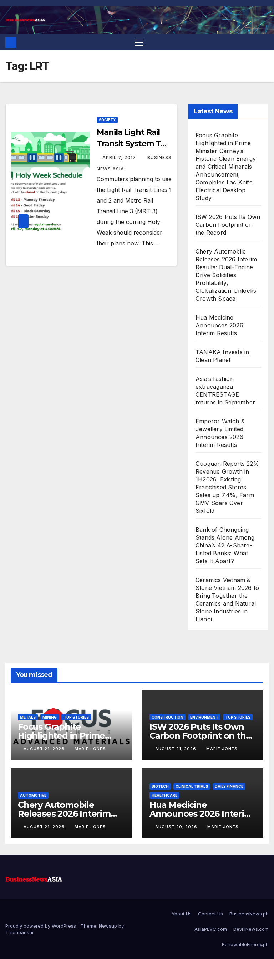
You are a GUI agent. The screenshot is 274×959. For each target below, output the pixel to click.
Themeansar (19, 932)
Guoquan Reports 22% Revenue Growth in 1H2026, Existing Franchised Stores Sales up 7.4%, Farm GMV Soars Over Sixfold (227, 487)
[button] (264, 42)
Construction (167, 717)
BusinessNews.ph (249, 914)
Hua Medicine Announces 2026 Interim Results (219, 325)
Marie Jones (90, 748)
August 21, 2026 (45, 748)
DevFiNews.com (251, 929)
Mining (49, 717)
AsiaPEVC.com (210, 929)
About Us (181, 914)
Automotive (33, 795)
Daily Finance (229, 786)
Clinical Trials (192, 786)
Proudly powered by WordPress (41, 926)
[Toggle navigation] (139, 42)
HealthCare (164, 795)
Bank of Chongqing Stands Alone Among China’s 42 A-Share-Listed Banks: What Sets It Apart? (225, 545)
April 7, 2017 (119, 157)
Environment (204, 717)
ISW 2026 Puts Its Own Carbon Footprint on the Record (228, 224)
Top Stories (76, 717)
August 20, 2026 (177, 826)
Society (107, 120)
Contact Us (210, 914)
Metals (28, 717)
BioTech (160, 786)
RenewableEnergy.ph (245, 944)
